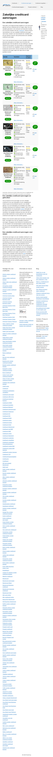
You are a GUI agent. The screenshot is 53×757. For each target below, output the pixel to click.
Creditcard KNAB (7, 418)
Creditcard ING (6, 416)
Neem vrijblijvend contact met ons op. (42, 329)
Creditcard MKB (7, 431)
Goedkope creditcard (8, 506)
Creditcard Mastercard (8, 427)
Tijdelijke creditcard (8, 674)
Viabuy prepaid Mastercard (10, 698)
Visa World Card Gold (8, 710)
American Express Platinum (10, 321)
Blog (42, 7)
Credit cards (6, 386)
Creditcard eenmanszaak (9, 409)
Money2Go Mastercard (8, 599)
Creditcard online (7, 433)
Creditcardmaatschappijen (18, 7)
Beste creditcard (7, 353)
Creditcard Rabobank (8, 435)
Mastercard (6, 578)
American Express (7, 293)
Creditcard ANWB (7, 403)
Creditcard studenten (8, 438)
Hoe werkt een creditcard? (9, 529)
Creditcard (5, 388)
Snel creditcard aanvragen (9, 652)
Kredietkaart (6, 570)
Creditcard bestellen (8, 405)
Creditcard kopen (7, 420)
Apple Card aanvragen (8, 331)
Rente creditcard (7, 635)
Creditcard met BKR (8, 429)
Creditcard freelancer (8, 411)
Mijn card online (7, 595)
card (24, 253)
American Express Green (9, 319)
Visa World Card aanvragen (10, 700)
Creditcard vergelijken (40, 3)
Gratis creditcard (7, 516)
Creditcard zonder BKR (8, 446)
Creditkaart (5, 461)
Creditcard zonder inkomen (10, 452)
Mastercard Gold (7, 593)
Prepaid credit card (8, 627)
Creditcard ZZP (7, 454)
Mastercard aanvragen (8, 580)
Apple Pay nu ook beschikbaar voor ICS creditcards (41, 274)
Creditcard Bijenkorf (8, 407)
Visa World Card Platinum (9, 712)
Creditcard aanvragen (26, 3)
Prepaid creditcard (32, 7)
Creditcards (14, 3)
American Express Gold (9, 317)
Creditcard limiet (7, 424)
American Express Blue (8, 295)
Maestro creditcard (7, 576)
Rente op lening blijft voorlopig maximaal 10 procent (42, 313)
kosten (22, 209)
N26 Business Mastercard (9, 601)
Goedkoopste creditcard (9, 504)
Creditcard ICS (6, 413)
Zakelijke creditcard (8, 741)
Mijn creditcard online (8, 597)
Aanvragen (44, 21)
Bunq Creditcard (7, 372)
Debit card (5, 467)
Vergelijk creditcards (8, 695)
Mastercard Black (7, 583)
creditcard (21, 30)
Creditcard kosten (7, 422)
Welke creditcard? (7, 732)
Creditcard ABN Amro (8, 396)
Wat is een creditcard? (8, 725)
